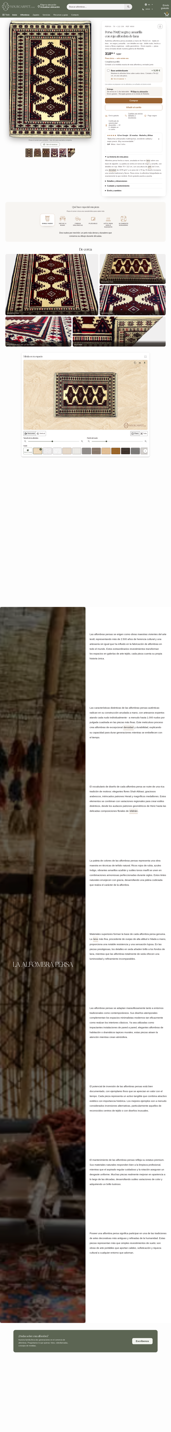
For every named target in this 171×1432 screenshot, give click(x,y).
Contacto (75, 15)
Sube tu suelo (28, 452)
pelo (150, 166)
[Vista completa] (29, 152)
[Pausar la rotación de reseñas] (158, 138)
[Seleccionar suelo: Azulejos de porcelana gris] (86, 451)
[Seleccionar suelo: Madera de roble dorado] (115, 451)
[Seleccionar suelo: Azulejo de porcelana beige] (66, 451)
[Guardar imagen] (144, 363)
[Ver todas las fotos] (50, 79)
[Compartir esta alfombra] (160, 26)
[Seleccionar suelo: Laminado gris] (135, 451)
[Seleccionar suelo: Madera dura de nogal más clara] (96, 451)
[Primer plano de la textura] (63, 152)
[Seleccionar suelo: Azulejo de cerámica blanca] (76, 451)
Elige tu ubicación (140, 92)
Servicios (46, 15)
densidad (112, 169)
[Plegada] (71, 152)
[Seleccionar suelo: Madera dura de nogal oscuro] (125, 451)
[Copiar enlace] (135, 363)
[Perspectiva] (37, 152)
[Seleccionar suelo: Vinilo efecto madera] (106, 451)
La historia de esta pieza (117, 157)
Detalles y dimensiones (117, 181)
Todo (7, 15)
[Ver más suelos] (145, 451)
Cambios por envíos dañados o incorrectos (135, 116)
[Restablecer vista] (140, 363)
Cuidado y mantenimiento (118, 186)
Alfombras (24, 15)
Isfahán (133, 810)
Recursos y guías (60, 15)
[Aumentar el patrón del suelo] (146, 441)
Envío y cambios (114, 191)
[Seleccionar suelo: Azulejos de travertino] (37, 451)
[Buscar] (128, 7)
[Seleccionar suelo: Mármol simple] (47, 451)
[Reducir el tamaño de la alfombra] (25, 441)
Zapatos (36, 15)
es (149, 5)
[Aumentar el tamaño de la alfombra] (82, 441)
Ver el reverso (51, 144)
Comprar (134, 101)
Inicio (14, 15)
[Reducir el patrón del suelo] (89, 441)
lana (148, 160)
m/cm (148, 9)
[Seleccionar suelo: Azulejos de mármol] (57, 451)
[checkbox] (119, 70)
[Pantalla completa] (145, 357)
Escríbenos (142, 1341)
